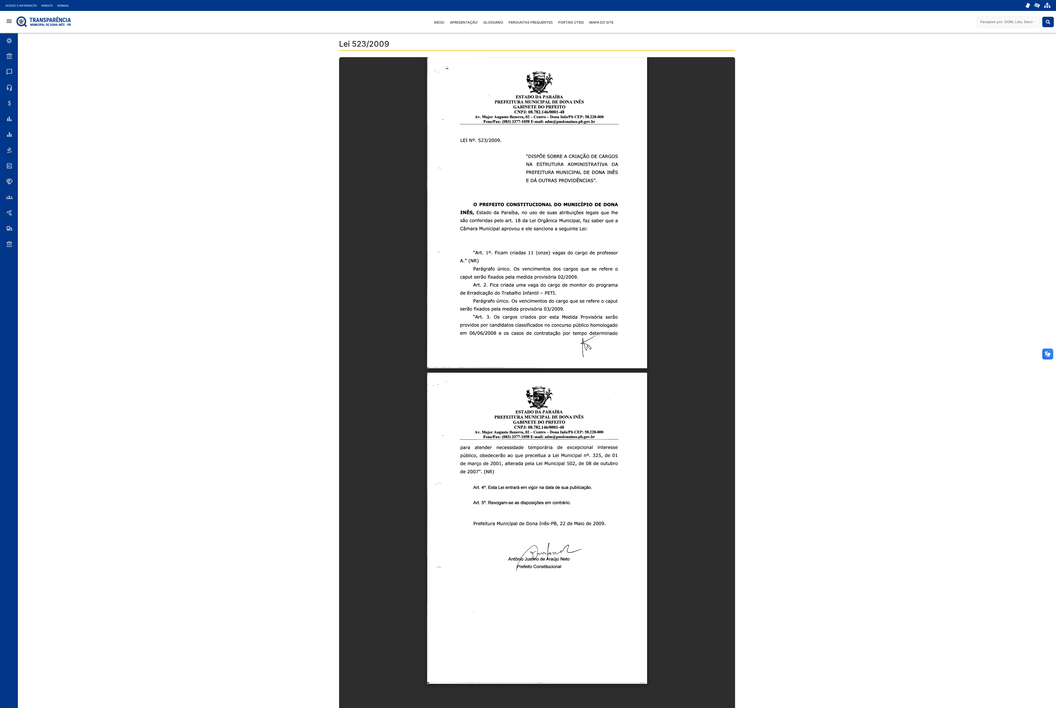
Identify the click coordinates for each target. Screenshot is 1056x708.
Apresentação (464, 22)
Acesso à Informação (21, 5)
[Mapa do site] (1047, 5)
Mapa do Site (601, 22)
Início (439, 22)
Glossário (493, 22)
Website (47, 5)
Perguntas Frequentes (531, 22)
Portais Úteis (571, 22)
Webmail (63, 5)
